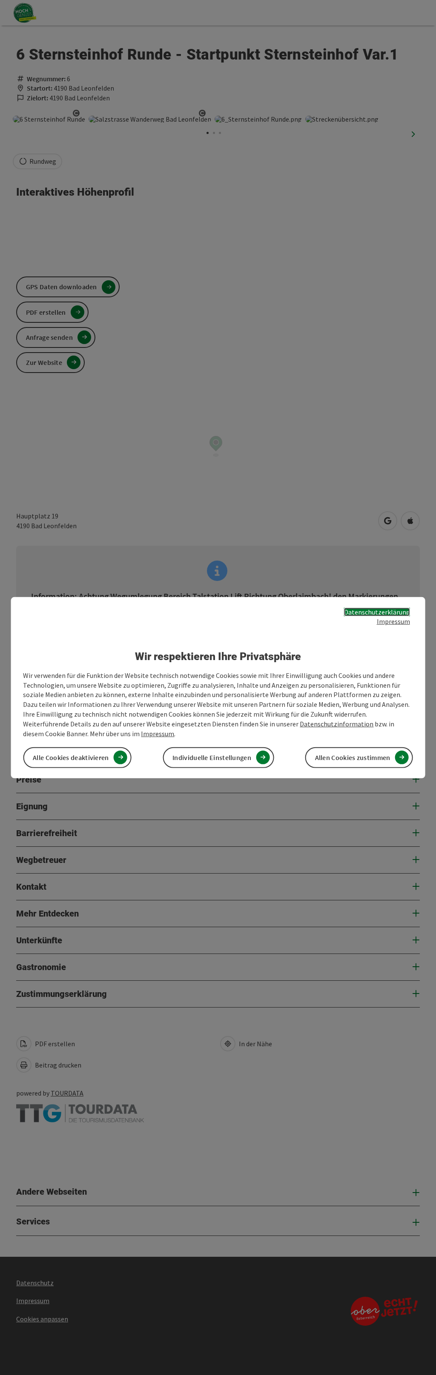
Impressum (393, 621)
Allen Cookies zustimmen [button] (352, 757)
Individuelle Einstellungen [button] (211, 757)
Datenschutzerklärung (377, 611)
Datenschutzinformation (336, 724)
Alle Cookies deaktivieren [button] (71, 757)
